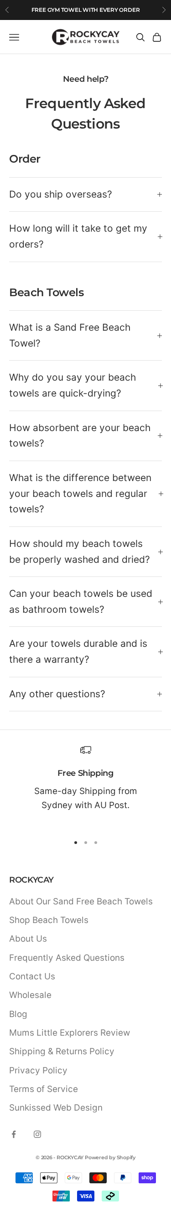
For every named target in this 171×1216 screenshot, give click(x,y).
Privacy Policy (38, 1070)
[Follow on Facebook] (13, 1134)
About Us (28, 938)
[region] (85, 785)
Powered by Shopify (110, 1157)
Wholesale (30, 995)
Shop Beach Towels (48, 920)
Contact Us (32, 976)
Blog (18, 1014)
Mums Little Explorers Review (69, 1032)
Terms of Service (43, 1089)
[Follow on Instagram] (37, 1134)
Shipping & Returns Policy (61, 1051)
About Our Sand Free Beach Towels (81, 901)
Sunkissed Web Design (56, 1107)
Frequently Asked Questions (66, 958)
